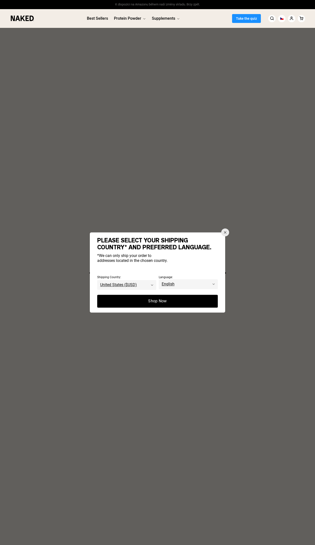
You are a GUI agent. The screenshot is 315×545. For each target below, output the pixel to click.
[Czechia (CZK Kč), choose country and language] (281, 18)
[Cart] (301, 18)
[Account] (291, 18)
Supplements (163, 18)
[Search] (272, 18)
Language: (166, 277)
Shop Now (157, 301)
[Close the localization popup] (225, 232)
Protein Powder (127, 18)
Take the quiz (246, 18)
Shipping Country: (109, 277)
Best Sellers (97, 18)
